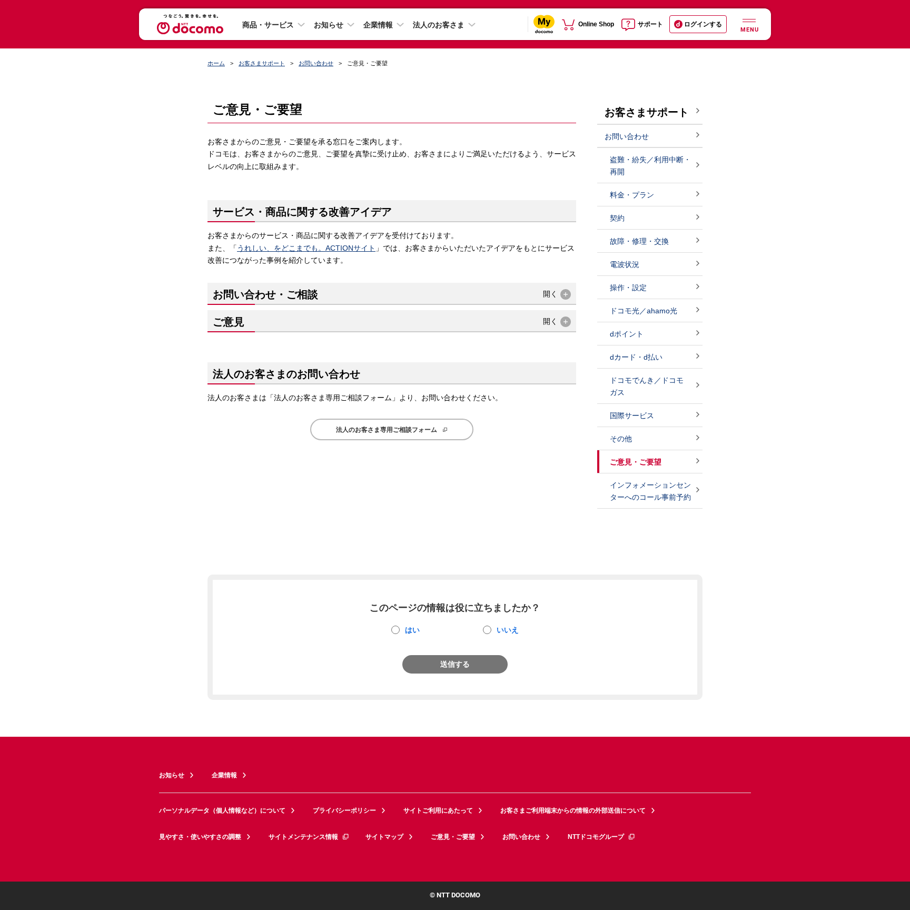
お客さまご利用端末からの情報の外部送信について (573, 810)
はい (412, 630)
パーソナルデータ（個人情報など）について (222, 810)
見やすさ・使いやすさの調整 (200, 836)
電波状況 (624, 264)
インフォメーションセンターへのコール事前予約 (650, 491)
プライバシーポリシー (344, 810)
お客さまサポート (262, 63)
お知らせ (328, 25)
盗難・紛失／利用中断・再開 (650, 165)
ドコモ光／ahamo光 (643, 310)
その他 (621, 438)
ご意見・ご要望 (453, 836)
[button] (391, 294)
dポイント (627, 334)
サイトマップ (384, 836)
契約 (617, 218)
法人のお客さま (438, 25)
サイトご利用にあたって (438, 810)
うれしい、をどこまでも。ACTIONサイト (306, 248)
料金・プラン (632, 195)
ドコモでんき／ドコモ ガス (647, 386)
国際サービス (632, 415)
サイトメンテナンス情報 (303, 836)
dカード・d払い (636, 357)
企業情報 (378, 25)
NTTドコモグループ (596, 836)
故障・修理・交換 (639, 241)
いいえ (508, 630)
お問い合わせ (316, 63)
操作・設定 (628, 287)
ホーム (216, 63)
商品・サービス (268, 25)
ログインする (703, 24)
